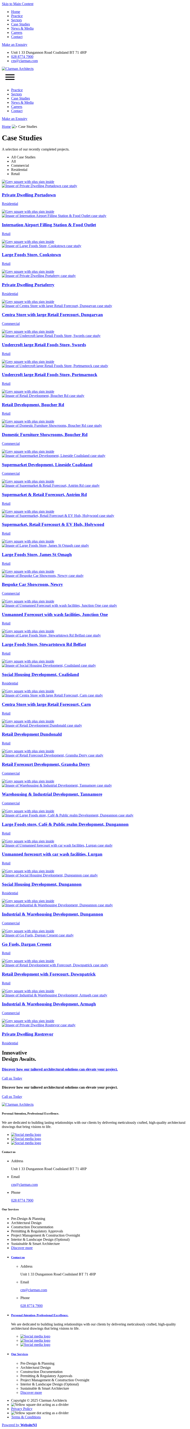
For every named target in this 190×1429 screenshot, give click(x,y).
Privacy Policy (21, 1409)
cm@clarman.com (24, 61)
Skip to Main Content (17, 4)
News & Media (22, 28)
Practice (17, 16)
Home (15, 12)
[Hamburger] (10, 77)
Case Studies (20, 24)
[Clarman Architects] (18, 69)
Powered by (19, 1425)
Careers (16, 33)
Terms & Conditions (26, 1417)
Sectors (16, 20)
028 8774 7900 (22, 57)
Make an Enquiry (14, 45)
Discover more (22, 1248)
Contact (16, 37)
